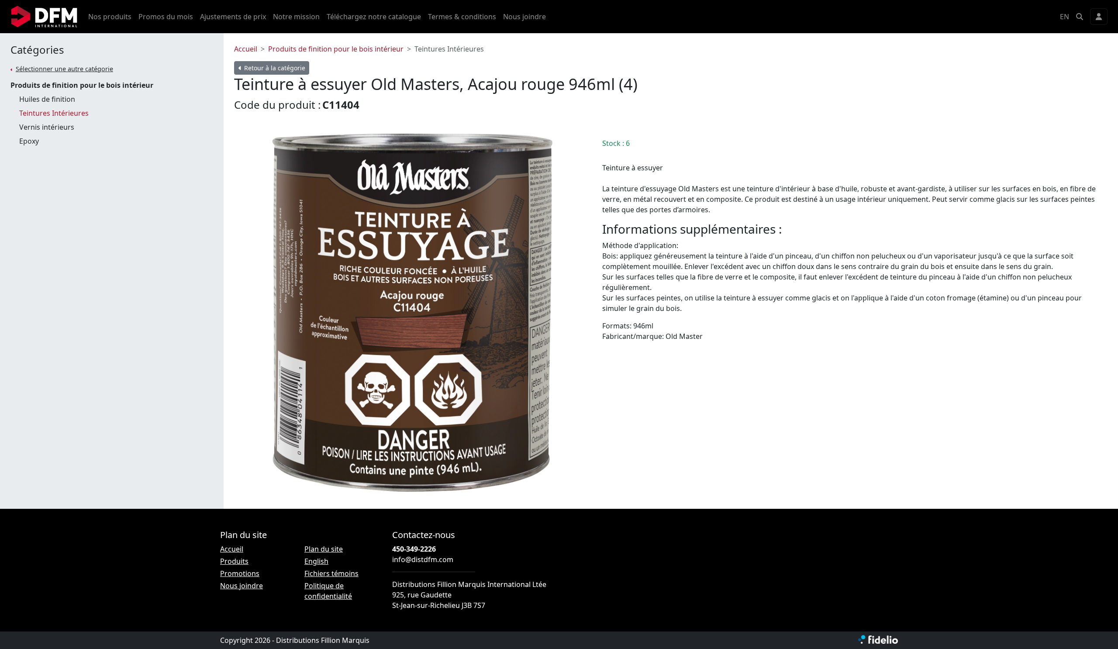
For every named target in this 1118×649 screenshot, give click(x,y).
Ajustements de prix (233, 16)
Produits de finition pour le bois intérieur (336, 49)
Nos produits (109, 16)
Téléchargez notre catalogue (374, 16)
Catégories (37, 50)
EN (1064, 16)
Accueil (245, 49)
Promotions (239, 573)
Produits (234, 561)
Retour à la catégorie (273, 68)
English (316, 561)
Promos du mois (165, 16)
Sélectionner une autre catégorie (64, 69)
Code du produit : (277, 104)
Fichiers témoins (331, 573)
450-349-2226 (414, 549)
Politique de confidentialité (328, 591)
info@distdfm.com (422, 559)
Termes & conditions (462, 16)
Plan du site (323, 549)
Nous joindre (524, 16)
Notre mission (296, 16)
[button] (1080, 16)
